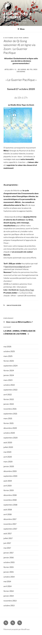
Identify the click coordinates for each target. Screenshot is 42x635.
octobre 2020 (9, 433)
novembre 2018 (10, 500)
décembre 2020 (10, 428)
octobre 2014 (9, 577)
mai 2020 (7, 452)
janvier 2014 (9, 596)
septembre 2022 (10, 390)
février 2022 (9, 399)
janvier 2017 (9, 553)
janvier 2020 (9, 466)
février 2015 (9, 567)
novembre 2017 (10, 524)
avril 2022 (8, 395)
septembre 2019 (10, 476)
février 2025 (9, 361)
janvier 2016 (9, 558)
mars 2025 (8, 356)
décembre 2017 (10, 519)
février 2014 (9, 591)
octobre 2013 (9, 606)
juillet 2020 (8, 447)
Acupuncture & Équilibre (18, 15)
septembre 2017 (10, 529)
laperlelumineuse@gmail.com (17, 266)
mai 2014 (7, 581)
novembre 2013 (10, 601)
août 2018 (8, 510)
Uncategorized (14, 305)
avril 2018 (8, 514)
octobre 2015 (9, 562)
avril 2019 (8, 486)
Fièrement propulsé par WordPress (17, 629)
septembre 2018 (10, 505)
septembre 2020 (11, 438)
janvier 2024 (9, 375)
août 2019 (8, 481)
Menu (22, 29)
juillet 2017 (8, 538)
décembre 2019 (10, 471)
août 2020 (8, 443)
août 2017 (8, 534)
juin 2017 (7, 543)
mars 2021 (8, 418)
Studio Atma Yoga (26, 290)
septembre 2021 (10, 414)
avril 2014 (8, 586)
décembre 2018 (10, 495)
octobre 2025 (9, 351)
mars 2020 (8, 462)
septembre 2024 (11, 366)
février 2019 (9, 490)
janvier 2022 (9, 404)
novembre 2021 (10, 409)
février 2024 (9, 371)
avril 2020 (8, 457)
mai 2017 (7, 548)
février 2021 (9, 423)
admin (26, 38)
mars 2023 (8, 380)
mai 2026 (7, 347)
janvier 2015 (9, 572)
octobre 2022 (9, 385)
